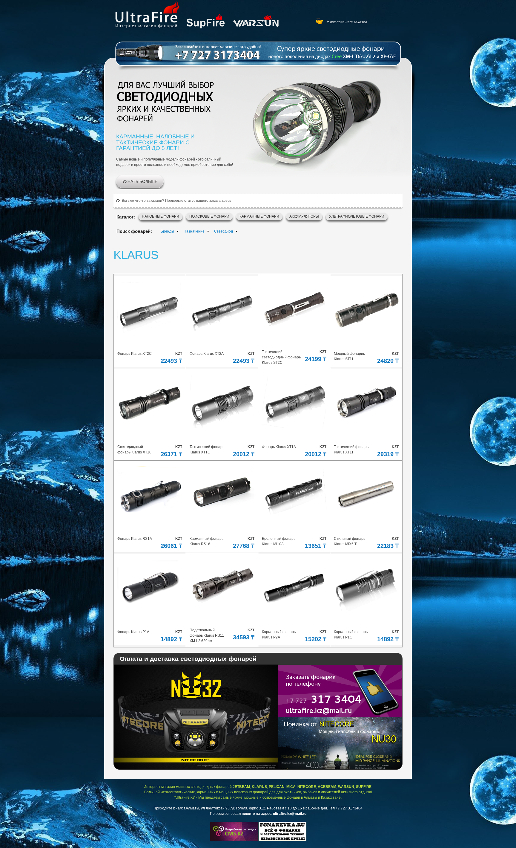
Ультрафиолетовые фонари (356, 216)
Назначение (194, 231)
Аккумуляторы (304, 216)
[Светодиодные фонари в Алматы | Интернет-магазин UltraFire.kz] (147, 14)
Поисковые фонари (209, 216)
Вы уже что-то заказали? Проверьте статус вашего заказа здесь (176, 200)
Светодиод (223, 231)
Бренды (167, 231)
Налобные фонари (160, 216)
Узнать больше (139, 181)
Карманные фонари (259, 216)
